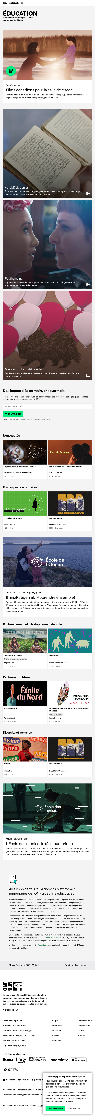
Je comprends (55, 1108)
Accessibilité (9, 1090)
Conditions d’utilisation (54, 938)
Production (56, 1040)
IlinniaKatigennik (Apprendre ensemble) (40, 597)
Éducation (20, 13)
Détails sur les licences (75, 965)
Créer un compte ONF (13, 1021)
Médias (81, 1030)
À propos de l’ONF (11, 1010)
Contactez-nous (85, 1021)
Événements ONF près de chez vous (19, 1035)
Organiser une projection (14, 1045)
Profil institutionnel (25, 1090)
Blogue (54, 1021)
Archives (55, 1035)
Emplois (81, 1035)
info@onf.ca (41, 945)
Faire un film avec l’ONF (14, 1040)
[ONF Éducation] (11, 3)
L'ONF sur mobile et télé (14, 1054)
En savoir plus (74, 1108)
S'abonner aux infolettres (14, 1026)
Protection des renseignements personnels (22, 1095)
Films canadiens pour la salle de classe (39, 90)
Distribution (56, 1026)
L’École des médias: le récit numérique (39, 843)
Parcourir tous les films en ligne (17, 1030)
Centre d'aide (84, 1026)
